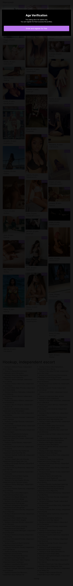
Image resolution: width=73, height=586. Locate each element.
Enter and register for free (36, 28)
